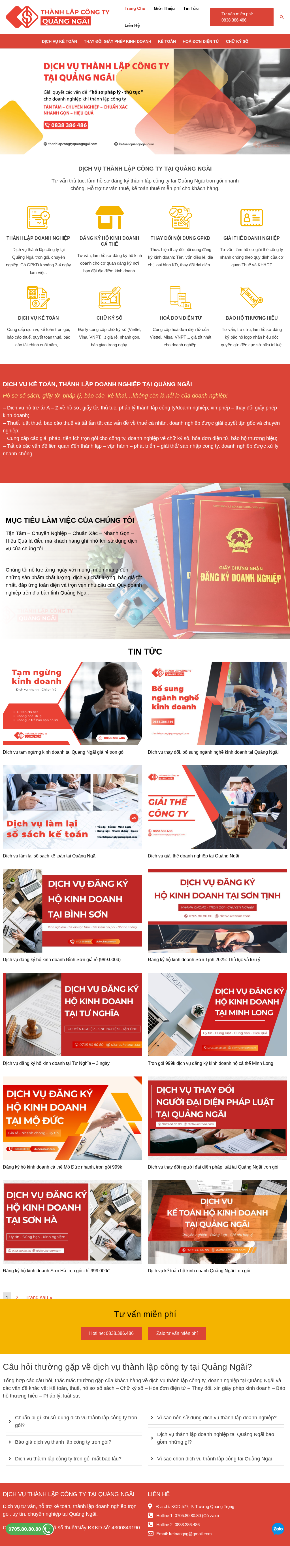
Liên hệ (132, 25)
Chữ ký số (237, 41)
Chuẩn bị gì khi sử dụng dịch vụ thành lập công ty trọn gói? (76, 1421)
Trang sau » (38, 1297)
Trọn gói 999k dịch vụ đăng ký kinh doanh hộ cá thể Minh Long (210, 1063)
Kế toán (167, 41)
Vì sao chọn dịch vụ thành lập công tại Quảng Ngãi (214, 1459)
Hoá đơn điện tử (201, 41)
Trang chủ (135, 8)
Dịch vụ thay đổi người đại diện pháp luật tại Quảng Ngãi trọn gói (213, 1167)
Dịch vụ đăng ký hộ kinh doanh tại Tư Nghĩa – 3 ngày (56, 1063)
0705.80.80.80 (25, 1529)
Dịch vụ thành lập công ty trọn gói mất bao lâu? (68, 1459)
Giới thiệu (164, 8)
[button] (242, 17)
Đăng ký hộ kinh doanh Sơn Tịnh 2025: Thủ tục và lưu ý (204, 959)
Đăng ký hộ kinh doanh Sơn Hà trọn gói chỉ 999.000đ (56, 1270)
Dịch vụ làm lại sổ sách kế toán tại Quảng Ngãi (50, 855)
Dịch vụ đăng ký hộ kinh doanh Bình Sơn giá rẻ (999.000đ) (62, 959)
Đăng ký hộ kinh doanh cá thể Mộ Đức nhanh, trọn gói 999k (62, 1167)
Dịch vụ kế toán (59, 41)
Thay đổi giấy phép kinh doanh (117, 41)
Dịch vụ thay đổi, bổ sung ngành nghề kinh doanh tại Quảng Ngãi (213, 752)
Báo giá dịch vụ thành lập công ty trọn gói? (63, 1442)
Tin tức (191, 8)
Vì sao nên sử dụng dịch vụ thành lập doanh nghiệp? (217, 1417)
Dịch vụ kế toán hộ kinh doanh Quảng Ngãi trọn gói (199, 1270)
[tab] (74, 1421)
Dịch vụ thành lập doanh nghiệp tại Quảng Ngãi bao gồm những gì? (215, 1438)
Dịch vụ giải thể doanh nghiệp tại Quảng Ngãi (193, 855)
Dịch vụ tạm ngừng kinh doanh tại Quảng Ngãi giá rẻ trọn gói (64, 752)
